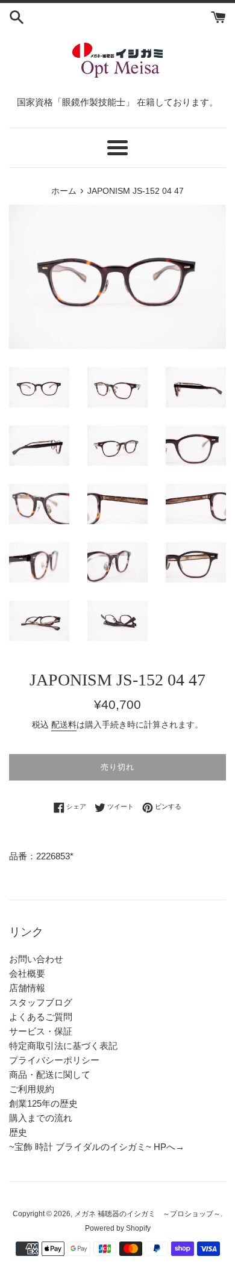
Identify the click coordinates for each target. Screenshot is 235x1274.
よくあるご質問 (40, 1017)
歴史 (18, 1132)
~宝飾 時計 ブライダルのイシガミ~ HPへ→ (96, 1147)
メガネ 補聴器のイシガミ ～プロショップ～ (147, 1214)
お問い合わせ (36, 959)
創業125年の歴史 (43, 1103)
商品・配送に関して (49, 1074)
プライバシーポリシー (54, 1060)
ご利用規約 (31, 1089)
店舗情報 (27, 988)
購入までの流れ (40, 1118)
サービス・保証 (40, 1031)
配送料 (64, 724)
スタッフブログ (40, 1002)
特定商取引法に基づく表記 (63, 1046)
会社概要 (27, 973)
